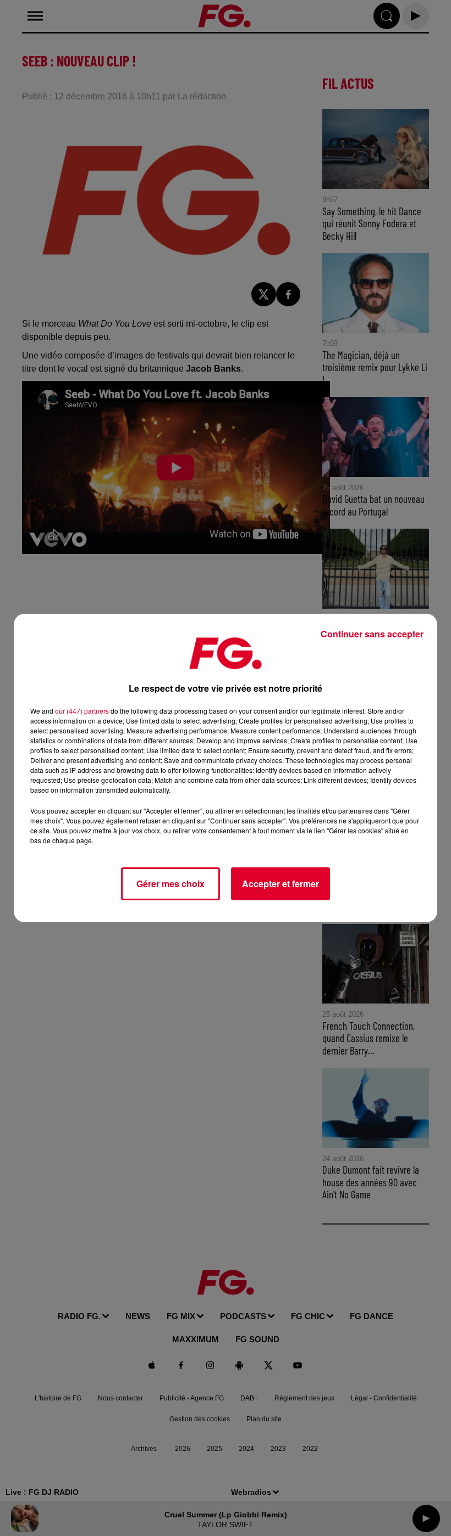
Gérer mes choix (170, 883)
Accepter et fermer (280, 883)
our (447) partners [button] (82, 710)
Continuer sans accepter (372, 633)
